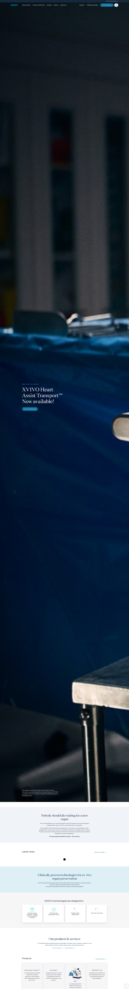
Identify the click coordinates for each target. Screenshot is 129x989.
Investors (81, 5)
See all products (100, 959)
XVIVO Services (69, 948)
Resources (63, 5)
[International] (14, 5)
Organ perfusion (26, 5)
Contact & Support (107, 5)
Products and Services (39, 5)
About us (56, 5)
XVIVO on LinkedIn (99, 852)
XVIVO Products (56, 948)
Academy (49, 5)
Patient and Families (92, 5)
